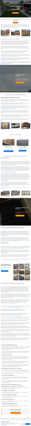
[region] (15, 423)
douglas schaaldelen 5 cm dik (4, 180)
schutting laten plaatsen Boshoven (17, 254)
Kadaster (27, 259)
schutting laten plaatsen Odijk (7, 108)
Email (25, 19)
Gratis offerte (15, 22)
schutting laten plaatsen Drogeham (14, 313)
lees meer (14, 339)
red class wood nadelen (10, 168)
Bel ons (19, 19)
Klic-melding (7, 373)
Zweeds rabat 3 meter (20, 291)
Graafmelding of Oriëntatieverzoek (14, 307)
